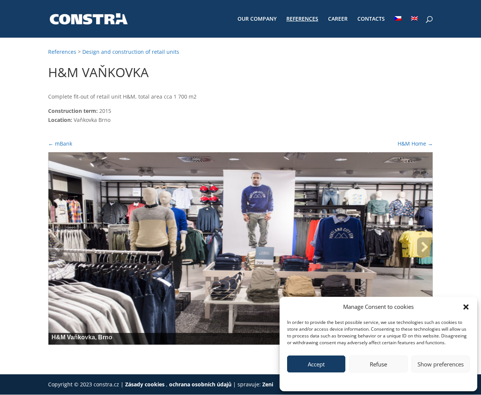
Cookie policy (316, 381)
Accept (316, 364)
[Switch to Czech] (398, 27)
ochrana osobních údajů (200, 384)
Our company (257, 19)
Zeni (267, 384)
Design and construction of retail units (130, 51)
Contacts (371, 19)
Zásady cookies (145, 384)
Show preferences (440, 364)
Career (338, 19)
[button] (466, 307)
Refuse (378, 364)
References (302, 19)
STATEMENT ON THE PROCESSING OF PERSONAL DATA (392, 381)
